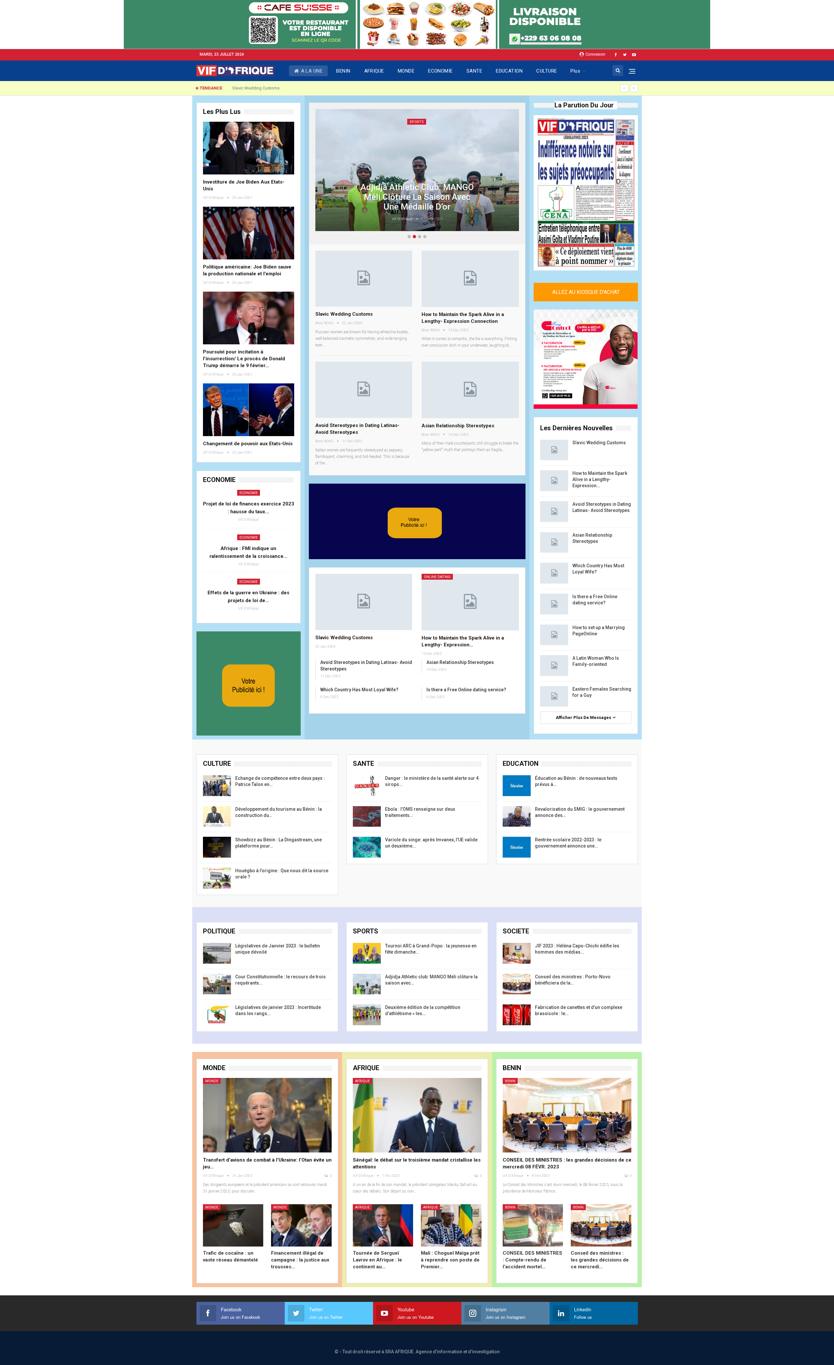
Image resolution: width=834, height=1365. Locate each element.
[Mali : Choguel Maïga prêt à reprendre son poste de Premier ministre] (451, 1225)
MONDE (406, 71)
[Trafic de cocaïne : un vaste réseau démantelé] (233, 1225)
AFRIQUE (374, 71)
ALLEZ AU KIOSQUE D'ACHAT (585, 292)
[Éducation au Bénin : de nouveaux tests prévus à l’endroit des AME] (517, 785)
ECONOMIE (440, 71)
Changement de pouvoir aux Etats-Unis (248, 444)
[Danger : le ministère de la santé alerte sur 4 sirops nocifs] (367, 785)
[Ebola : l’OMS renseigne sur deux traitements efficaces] (367, 816)
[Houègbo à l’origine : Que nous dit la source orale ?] (217, 878)
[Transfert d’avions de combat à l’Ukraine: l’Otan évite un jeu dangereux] (267, 1115)
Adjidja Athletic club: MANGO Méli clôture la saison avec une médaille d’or (417, 196)
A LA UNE (312, 71)
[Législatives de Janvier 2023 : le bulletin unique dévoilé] (217, 953)
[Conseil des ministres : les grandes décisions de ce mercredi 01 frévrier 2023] (601, 1225)
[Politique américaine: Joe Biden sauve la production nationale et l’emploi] (248, 233)
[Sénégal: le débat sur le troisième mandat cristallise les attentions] (417, 1115)
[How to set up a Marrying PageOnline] (554, 635)
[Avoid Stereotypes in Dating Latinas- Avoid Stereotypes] (363, 390)
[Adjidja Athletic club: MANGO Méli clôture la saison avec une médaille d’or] (367, 984)
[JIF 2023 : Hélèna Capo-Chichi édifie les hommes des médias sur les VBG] (517, 953)
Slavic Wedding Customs (344, 314)
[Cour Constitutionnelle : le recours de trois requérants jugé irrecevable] (217, 984)
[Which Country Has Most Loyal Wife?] (554, 573)
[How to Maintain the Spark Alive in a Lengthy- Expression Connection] (470, 279)
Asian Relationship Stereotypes (458, 426)
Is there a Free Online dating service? (466, 689)
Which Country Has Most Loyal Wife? (359, 689)
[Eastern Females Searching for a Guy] (554, 696)
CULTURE (546, 71)
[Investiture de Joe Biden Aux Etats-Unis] (248, 148)
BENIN (343, 71)
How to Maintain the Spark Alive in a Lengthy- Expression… (599, 479)
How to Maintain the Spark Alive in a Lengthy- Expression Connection (296, 88)
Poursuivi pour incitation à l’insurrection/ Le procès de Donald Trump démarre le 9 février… (244, 358)
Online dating (437, 577)
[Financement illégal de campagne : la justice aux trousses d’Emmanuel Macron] (301, 1225)
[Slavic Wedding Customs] (363, 279)
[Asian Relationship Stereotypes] (470, 390)
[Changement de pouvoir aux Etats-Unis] (248, 409)
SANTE (474, 71)
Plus (575, 71)
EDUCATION (509, 71)
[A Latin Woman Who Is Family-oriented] (554, 665)
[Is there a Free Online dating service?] (554, 604)
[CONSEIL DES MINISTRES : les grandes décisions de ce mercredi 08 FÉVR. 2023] (567, 1115)
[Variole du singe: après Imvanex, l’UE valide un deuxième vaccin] (367, 847)
